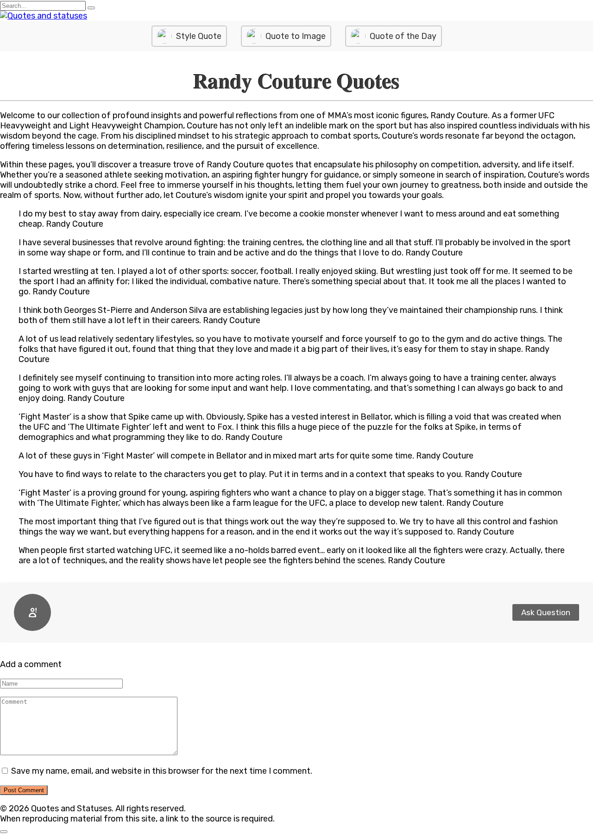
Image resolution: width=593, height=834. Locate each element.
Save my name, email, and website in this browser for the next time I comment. (161, 771)
